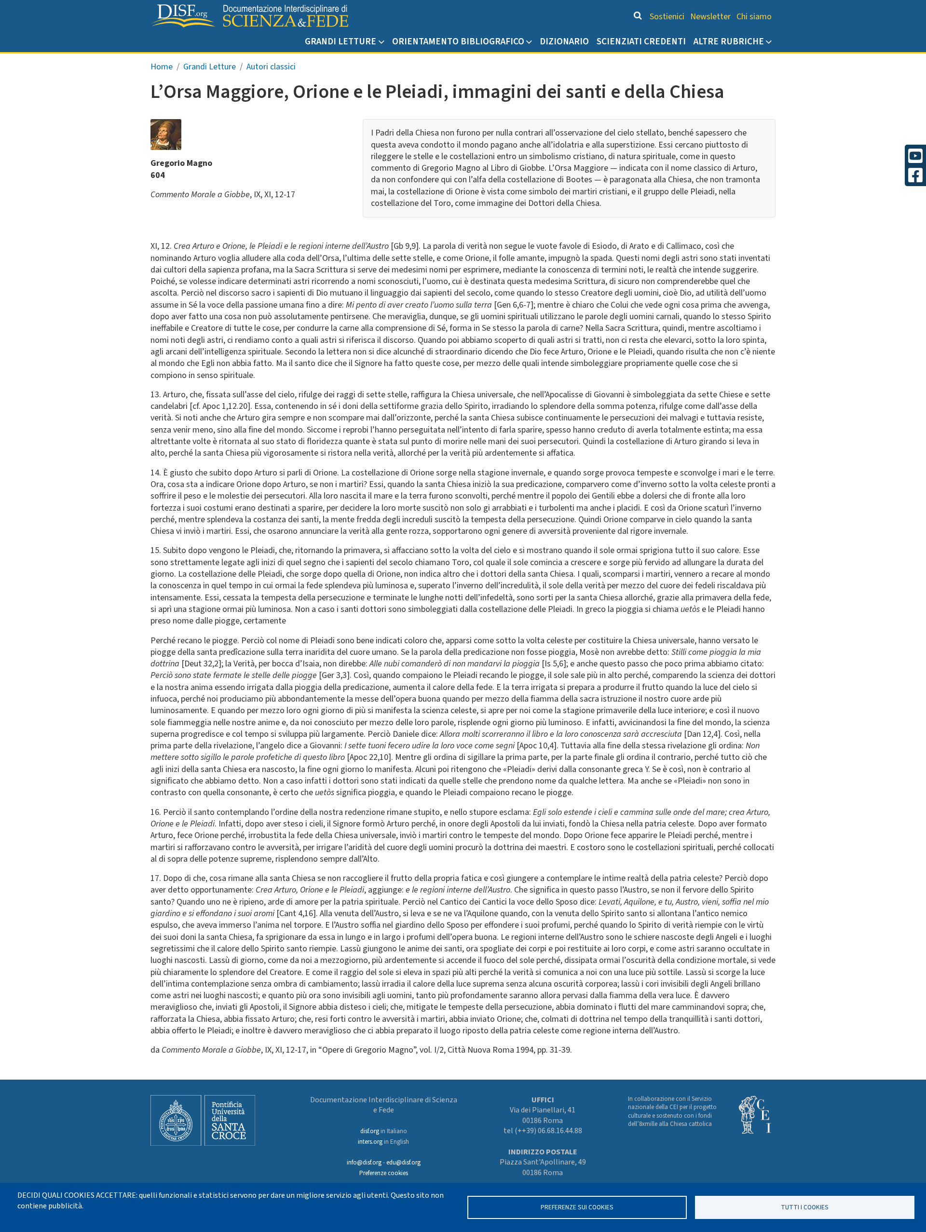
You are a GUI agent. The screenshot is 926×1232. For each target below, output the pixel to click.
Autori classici (271, 67)
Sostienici (667, 17)
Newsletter (710, 17)
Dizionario (564, 41)
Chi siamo (754, 17)
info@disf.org (364, 1162)
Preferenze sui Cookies (577, 1207)
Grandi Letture (340, 41)
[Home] (249, 15)
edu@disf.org (403, 1162)
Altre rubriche (729, 41)
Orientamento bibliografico (458, 41)
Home (161, 67)
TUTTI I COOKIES (805, 1207)
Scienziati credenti (641, 41)
